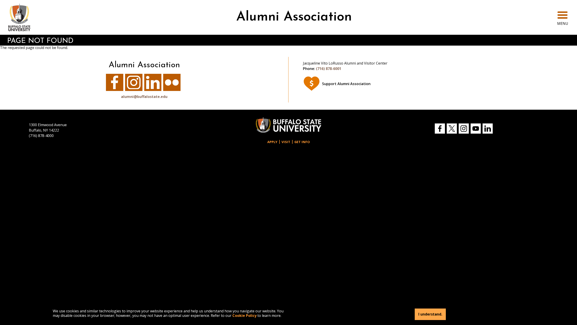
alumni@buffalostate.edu (144, 97)
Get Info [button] (302, 142)
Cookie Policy (244, 315)
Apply (272, 142)
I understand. (430, 314)
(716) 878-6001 (328, 68)
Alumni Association (294, 17)
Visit (286, 142)
